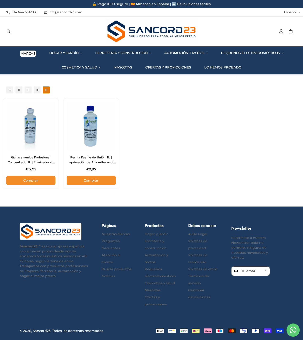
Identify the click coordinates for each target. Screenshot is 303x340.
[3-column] (28, 89)
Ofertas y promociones (168, 67)
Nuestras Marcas (116, 234)
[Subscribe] (265, 271)
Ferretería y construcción (121, 53)
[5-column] (46, 89)
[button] (290, 31)
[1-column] (9, 89)
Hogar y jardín (64, 53)
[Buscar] (8, 31)
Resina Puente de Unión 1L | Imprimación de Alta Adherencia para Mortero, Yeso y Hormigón (91, 160)
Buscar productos (117, 269)
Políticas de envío (202, 269)
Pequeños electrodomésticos (250, 53)
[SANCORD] (151, 31)
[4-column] (37, 89)
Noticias (108, 276)
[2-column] (18, 89)
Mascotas (123, 67)
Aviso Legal (197, 234)
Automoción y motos (184, 53)
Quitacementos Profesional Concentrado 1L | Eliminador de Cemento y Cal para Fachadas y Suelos (31, 160)
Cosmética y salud (79, 67)
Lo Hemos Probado (222, 67)
